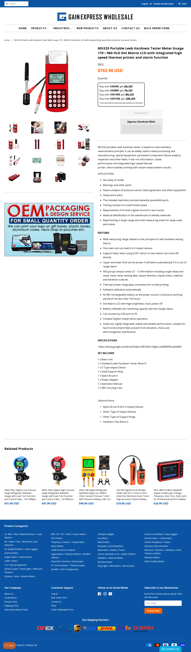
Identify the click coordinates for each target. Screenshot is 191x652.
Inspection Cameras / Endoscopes (67, 561)
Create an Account (163, 3)
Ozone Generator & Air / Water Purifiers (117, 554)
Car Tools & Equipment (15, 564)
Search (54, 593)
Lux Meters (103, 538)
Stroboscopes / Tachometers (158, 538)
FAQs (53, 605)
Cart (184, 3)
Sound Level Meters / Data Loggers (161, 534)
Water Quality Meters (154, 561)
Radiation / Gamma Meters (110, 557)
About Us (110, 28)
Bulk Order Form (157, 28)
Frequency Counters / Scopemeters (68, 542)
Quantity (102, 78)
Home (23, 28)
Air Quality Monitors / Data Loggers (21, 549)
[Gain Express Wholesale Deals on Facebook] (99, 594)
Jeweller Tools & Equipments (64, 569)
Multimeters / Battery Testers (111, 550)
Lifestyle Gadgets (106, 534)
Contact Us (130, 28)
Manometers (104, 542)
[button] (141, 129)
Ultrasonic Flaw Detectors (156, 546)
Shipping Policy (11, 605)
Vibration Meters (152, 557)
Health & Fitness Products (63, 550)
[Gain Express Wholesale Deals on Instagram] (105, 594)
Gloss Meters (57, 546)
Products (39, 28)
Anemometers (11, 553)
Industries (61, 28)
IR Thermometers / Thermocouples (68, 565)
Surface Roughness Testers (157, 542)
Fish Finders (56, 538)
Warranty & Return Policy (16, 609)
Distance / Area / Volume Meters (19, 576)
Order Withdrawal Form (62, 609)
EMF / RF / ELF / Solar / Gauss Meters (68, 534)
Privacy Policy (10, 601)
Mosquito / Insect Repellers (110, 546)
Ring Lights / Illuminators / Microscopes (116, 565)
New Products (87, 28)
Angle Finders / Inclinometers (18, 557)
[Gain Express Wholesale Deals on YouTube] (110, 594)
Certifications (10, 597)
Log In (145, 3)
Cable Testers (11, 560)
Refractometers (105, 562)
